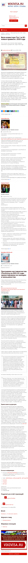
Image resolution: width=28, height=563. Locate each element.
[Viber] (14, 111)
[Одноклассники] (4, 111)
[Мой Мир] (6, 111)
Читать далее (5, 103)
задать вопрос (13, 20)
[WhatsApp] (16, 111)
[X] (8, 111)
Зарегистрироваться (14, 17)
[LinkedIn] (10, 111)
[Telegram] (18, 111)
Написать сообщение (14, 554)
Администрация (12, 18)
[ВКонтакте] (2, 111)
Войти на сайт (12, 16)
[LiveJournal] (12, 111)
